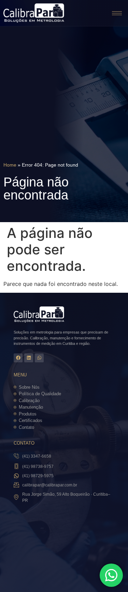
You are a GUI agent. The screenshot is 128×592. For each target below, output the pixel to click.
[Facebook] (18, 357)
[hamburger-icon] (117, 13)
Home (9, 165)
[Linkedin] (28, 357)
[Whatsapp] (39, 357)
